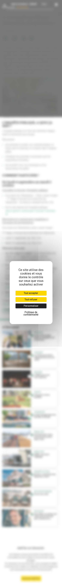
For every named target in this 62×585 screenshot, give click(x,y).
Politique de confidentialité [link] (30, 313)
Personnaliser (31, 305)
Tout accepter (31, 293)
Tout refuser (31, 299)
